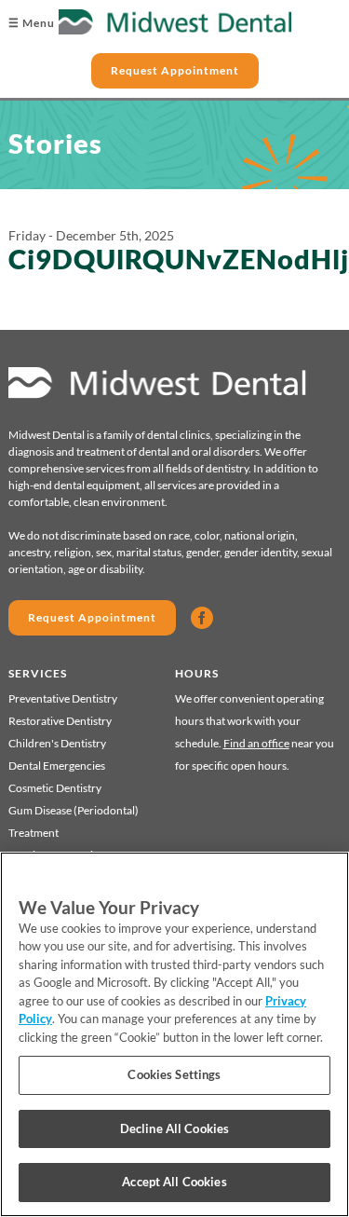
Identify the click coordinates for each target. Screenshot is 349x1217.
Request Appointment (175, 70)
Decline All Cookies (174, 1128)
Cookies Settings (174, 1074)
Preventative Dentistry (62, 698)
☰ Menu (31, 23)
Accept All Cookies (174, 1181)
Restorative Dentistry (60, 721)
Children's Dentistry (57, 743)
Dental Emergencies (56, 766)
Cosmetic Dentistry (54, 788)
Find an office (256, 743)
